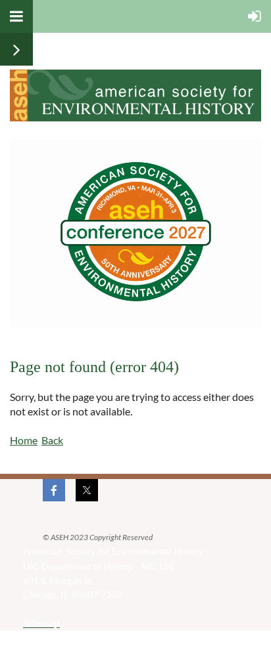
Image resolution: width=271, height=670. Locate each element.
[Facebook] (54, 490)
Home (23, 440)
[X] (87, 490)
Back (52, 440)
